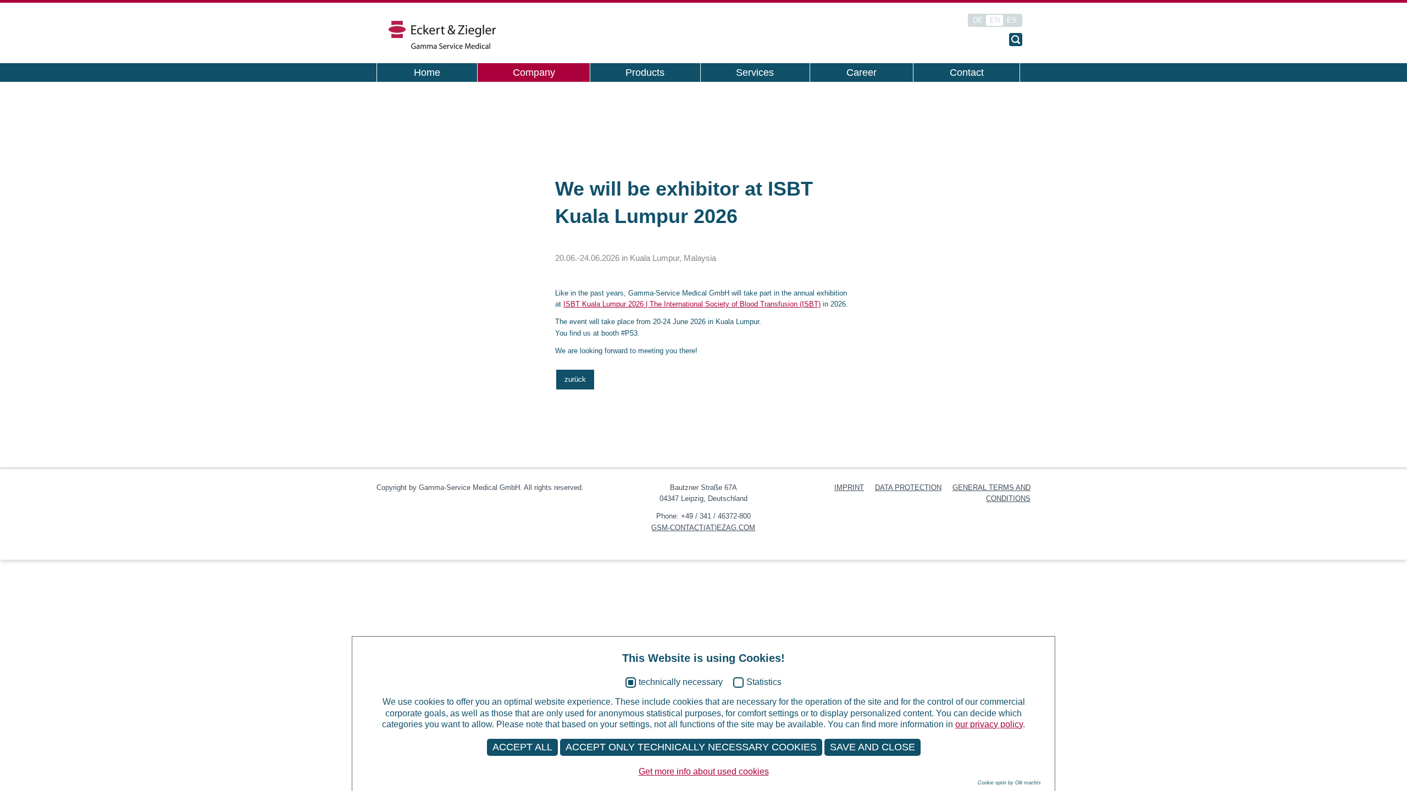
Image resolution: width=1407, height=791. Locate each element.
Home (427, 72)
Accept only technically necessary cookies (691, 747)
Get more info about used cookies (704, 771)
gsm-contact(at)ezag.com (703, 527)
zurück (575, 379)
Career (861, 72)
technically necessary (681, 682)
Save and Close (872, 747)
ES (1012, 20)
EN (995, 20)
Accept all (522, 747)
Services (755, 72)
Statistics (764, 682)
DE (978, 20)
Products (644, 72)
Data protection (908, 487)
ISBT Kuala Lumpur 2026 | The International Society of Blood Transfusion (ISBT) (692, 304)
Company (534, 72)
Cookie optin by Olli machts (1009, 783)
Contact (967, 72)
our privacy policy (989, 724)
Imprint (849, 487)
